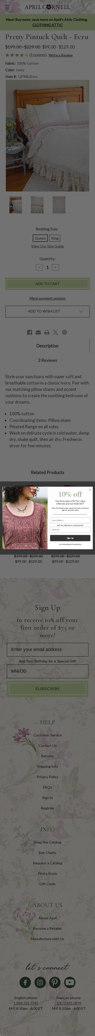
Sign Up (70, 538)
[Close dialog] (90, 490)
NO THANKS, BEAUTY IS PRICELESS (70, 544)
